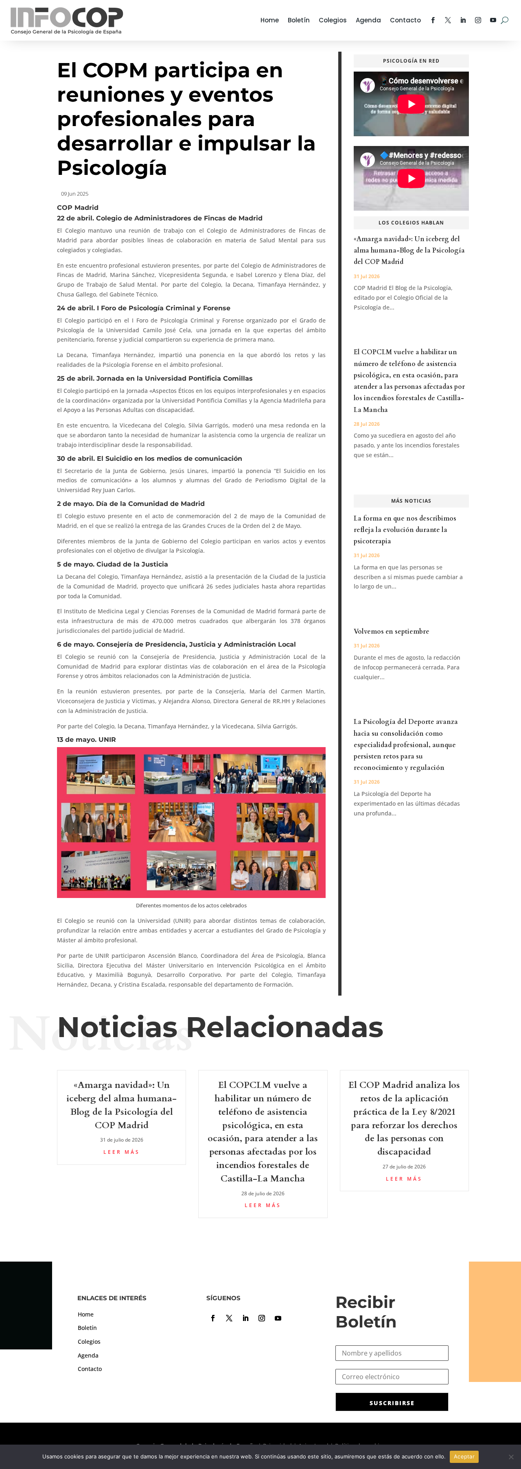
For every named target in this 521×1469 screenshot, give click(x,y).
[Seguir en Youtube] (278, 1318)
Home (269, 20)
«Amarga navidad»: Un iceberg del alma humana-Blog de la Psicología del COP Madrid (409, 250)
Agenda (368, 20)
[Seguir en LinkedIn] (245, 1318)
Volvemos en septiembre (391, 631)
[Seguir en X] (229, 1318)
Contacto (405, 20)
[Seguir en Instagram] (261, 1318)
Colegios (333, 20)
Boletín (299, 20)
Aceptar (464, 1456)
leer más (121, 1152)
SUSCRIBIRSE (392, 1403)
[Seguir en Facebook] (212, 1318)
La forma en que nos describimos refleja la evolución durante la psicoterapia (405, 530)
